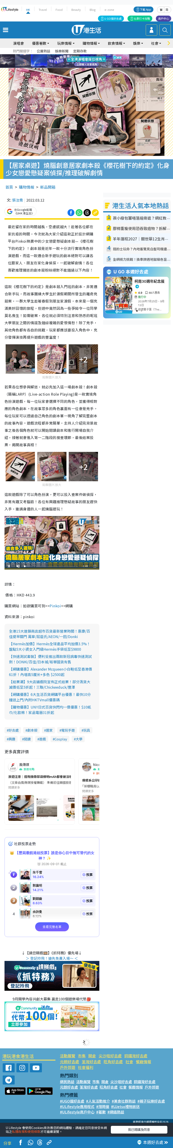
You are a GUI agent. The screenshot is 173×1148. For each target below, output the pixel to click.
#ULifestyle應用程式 (77, 1106)
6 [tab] (99, 56)
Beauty (76, 9)
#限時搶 (102, 1106)
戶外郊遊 (67, 1067)
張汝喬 (17, 200)
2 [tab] (81, 56)
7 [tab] (76, 61)
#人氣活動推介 (98, 1101)
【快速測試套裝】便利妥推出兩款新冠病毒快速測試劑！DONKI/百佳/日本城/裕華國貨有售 (50, 659)
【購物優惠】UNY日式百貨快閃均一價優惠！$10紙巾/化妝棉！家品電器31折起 (50, 709)
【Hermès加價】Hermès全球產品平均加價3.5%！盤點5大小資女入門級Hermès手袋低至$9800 (49, 646)
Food (59, 9)
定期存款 (80, 51)
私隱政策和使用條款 (26, 1131)
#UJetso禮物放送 (125, 1106)
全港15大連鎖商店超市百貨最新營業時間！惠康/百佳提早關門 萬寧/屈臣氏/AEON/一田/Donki (49, 633)
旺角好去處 (113, 1061)
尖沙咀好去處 (110, 1056)
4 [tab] (90, 56)
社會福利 (85, 1067)
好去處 (14, 730)
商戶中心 (163, 18)
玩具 (86, 730)
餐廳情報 (143, 1061)
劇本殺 (32, 730)
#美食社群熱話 (124, 1101)
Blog (93, 9)
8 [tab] (81, 61)
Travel (43, 9)
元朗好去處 (69, 1061)
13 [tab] (87, 66)
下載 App (145, 9)
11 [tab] (94, 61)
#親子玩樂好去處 (151, 1101)
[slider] (51, 566)
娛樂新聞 (61, 51)
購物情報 (26, 187)
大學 (79, 739)
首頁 (9, 187)
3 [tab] (85, 56)
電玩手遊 (68, 730)
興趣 (12, 739)
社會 (129, 1061)
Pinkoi (55, 605)
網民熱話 (67, 1081)
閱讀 (27, 739)
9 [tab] (85, 61)
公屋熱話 (43, 51)
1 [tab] (76, 56)
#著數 (101, 1112)
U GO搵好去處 (113, 18)
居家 (49, 730)
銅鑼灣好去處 (135, 1056)
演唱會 (18, 43)
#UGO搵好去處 (72, 1101)
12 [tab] (99, 61)
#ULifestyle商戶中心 (77, 1112)
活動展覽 (67, 1056)
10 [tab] (90, 61)
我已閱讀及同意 (139, 1129)
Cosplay (61, 739)
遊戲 (42, 739)
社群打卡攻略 (142, 18)
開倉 (92, 1056)
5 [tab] (94, 56)
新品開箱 (47, 187)
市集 (82, 1056)
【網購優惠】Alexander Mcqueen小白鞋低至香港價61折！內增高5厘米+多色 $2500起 (50, 671)
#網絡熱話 (115, 1112)
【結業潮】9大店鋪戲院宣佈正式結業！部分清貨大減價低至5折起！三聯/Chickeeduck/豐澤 (49, 684)
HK (28, 9)
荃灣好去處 (91, 1061)
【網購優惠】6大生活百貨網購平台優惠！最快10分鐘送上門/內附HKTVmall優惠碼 (50, 697)
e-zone (109, 9)
